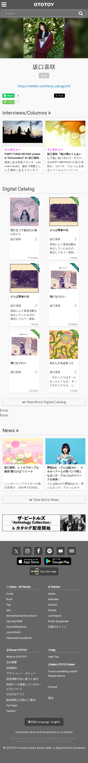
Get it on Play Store (57, 561)
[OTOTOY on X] (16, 551)
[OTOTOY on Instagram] (27, 551)
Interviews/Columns (25, 113)
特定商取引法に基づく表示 (22, 678)
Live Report (54, 615)
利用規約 (11, 667)
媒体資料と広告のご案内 (21, 699)
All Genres (24, 586)
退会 (50, 697)
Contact (52, 686)
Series (51, 593)
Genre (12, 586)
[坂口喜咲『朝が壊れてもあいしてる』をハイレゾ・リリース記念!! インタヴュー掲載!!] (65, 134)
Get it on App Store (29, 561)
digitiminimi (64, 747)
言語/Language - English (45, 722)
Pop (8, 604)
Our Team (11, 705)
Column (52, 604)
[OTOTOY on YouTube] (60, 551)
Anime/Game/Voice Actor (21, 615)
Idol (8, 610)
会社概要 (11, 662)
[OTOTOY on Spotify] (49, 551)
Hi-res (9, 593)
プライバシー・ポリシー (21, 673)
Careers (10, 710)
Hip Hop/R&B (14, 621)
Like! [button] (10, 102)
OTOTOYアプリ (15, 694)
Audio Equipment (58, 621)
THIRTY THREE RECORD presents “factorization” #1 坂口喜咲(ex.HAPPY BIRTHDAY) (22, 157)
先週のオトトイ (57, 626)
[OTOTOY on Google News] (72, 551)
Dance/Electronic (16, 626)
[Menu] (4, 4)
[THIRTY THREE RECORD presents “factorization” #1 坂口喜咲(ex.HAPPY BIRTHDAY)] (23, 134)
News (9, 430)
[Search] (82, 13)
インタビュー (12, 149)
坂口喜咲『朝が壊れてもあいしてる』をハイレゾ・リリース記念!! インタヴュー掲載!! (64, 157)
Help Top (53, 656)
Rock (9, 599)
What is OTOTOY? (16, 656)
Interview (53, 599)
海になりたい (58, 296)
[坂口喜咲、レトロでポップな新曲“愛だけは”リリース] (23, 451)
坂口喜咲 (15, 239)
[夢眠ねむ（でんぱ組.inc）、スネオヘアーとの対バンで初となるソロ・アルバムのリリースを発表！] (65, 451)
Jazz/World (13, 632)
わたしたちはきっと (62, 363)
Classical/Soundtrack (19, 637)
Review (52, 610)
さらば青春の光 (59, 230)
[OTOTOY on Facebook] (38, 551)
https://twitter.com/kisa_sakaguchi (44, 86)
